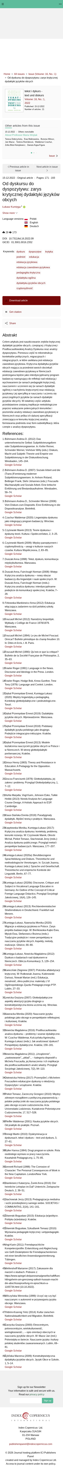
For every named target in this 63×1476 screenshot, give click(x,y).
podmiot (21, 257)
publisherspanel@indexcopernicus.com (30, 1444)
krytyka (49, 251)
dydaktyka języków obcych (31, 283)
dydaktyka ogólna (26, 278)
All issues (19, 74)
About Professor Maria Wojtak (21, 135)
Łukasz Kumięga (11, 207)
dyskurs (21, 251)
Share (12, 323)
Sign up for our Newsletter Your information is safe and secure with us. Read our (31, 1391)
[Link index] (30, 1416)
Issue (52, 156)
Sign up (47, 1400)
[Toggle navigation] (3, 4)
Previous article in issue (19, 168)
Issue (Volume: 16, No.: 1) (42, 74)
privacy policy (37, 1394)
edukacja (34, 257)
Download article (18, 300)
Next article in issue (47, 166)
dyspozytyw (35, 251)
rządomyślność (25, 288)
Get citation (15, 312)
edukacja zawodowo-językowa (33, 267)
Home (7, 74)
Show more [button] (8, 213)
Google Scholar (13, 465)
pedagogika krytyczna (28, 272)
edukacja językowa (27, 262)
